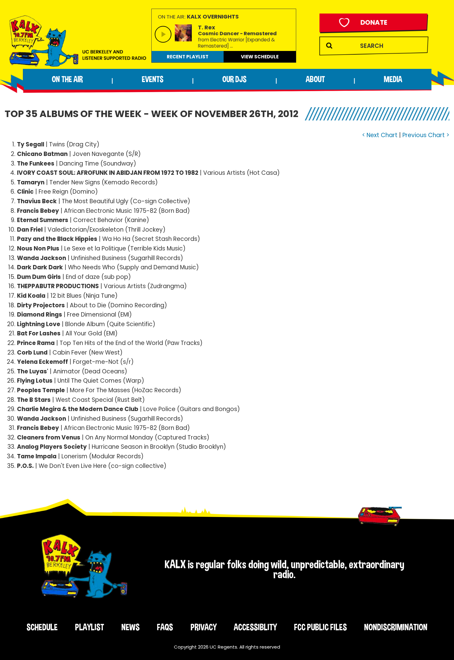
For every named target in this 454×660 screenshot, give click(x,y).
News (130, 627)
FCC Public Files (320, 627)
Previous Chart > (425, 135)
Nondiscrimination (395, 627)
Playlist (89, 627)
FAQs (165, 627)
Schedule (42, 627)
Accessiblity (255, 627)
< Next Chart (379, 135)
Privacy (203, 627)
